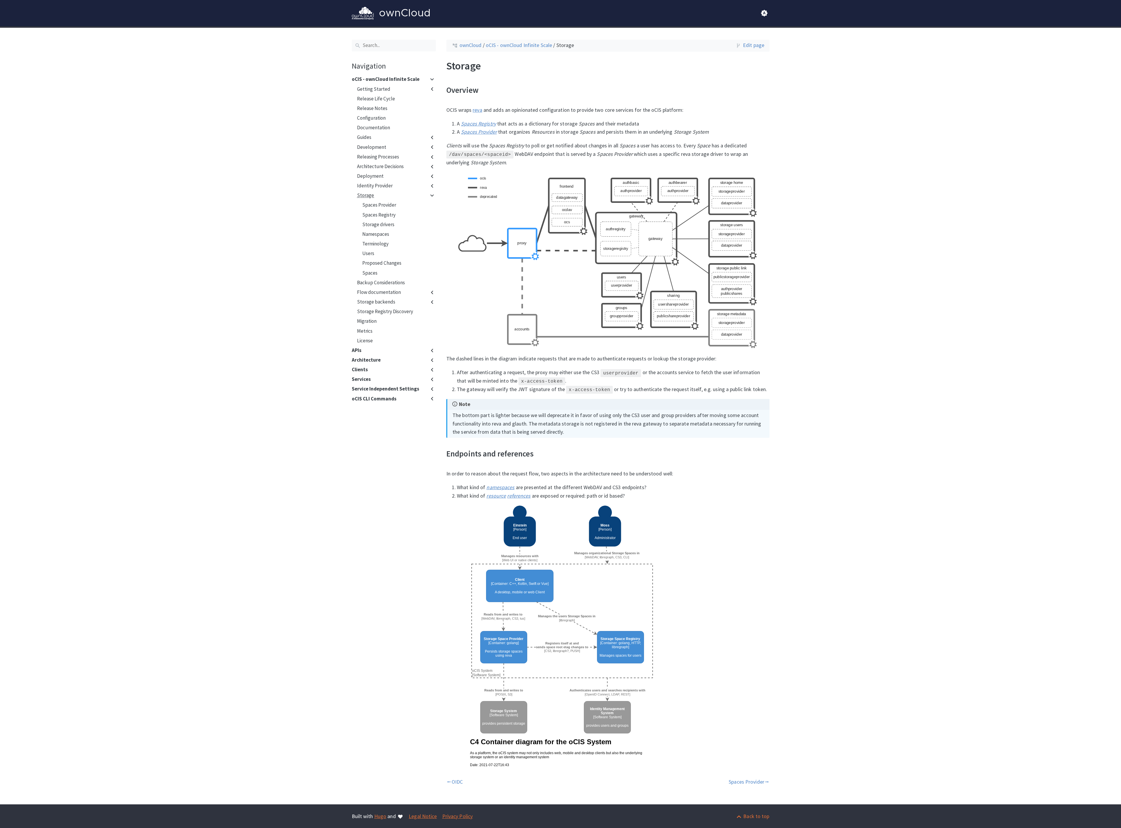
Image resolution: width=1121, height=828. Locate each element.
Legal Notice (423, 816)
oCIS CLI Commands (374, 399)
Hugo (380, 816)
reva (477, 109)
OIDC (454, 782)
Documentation (373, 128)
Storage (365, 195)
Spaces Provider (379, 205)
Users (368, 254)
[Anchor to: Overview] (485, 90)
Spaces (369, 273)
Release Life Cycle (376, 99)
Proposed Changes (381, 263)
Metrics (364, 331)
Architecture (366, 360)
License (365, 341)
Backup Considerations (381, 282)
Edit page (753, 45)
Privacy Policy (457, 816)
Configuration (371, 118)
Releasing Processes (378, 157)
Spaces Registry (379, 215)
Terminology (375, 244)
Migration (367, 321)
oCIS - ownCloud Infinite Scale (385, 79)
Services (361, 379)
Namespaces (375, 234)
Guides (364, 137)
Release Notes (372, 108)
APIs (356, 350)
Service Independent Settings (385, 389)
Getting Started (373, 89)
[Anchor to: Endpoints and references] (541, 454)
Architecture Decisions (380, 166)
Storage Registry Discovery (385, 312)
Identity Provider (375, 186)
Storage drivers (378, 224)
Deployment (370, 176)
